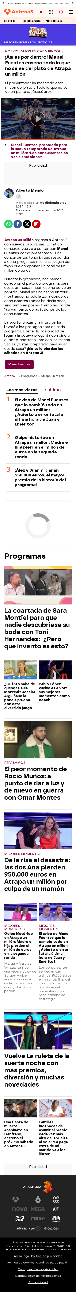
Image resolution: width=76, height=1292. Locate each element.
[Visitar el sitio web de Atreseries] (56, 1209)
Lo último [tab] (51, 389)
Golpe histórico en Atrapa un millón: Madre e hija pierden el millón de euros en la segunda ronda (41, 447)
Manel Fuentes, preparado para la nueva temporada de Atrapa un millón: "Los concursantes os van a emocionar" (39, 151)
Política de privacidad (46, 1256)
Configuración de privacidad (38, 1269)
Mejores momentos (20, 42)
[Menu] (71, 12)
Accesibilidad (38, 1282)
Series (9, 21)
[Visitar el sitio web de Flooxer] (51, 1228)
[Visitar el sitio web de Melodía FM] (56, 1219)
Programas (30, 21)
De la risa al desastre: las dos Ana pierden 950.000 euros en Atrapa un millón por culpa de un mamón (37, 874)
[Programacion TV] (51, 12)
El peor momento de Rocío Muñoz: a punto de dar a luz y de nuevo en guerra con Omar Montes (35, 783)
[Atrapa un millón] (38, 37)
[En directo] (41, 12)
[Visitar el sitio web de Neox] (56, 1199)
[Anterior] (3, 3)
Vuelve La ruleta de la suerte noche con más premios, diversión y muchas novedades (37, 1070)
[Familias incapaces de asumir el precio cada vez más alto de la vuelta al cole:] (55, 1108)
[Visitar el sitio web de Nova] (19, 1209)
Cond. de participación (52, 1262)
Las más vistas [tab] (22, 389)
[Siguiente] (73, 3)
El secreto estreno (20, 3)
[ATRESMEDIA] (38, 1187)
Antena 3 (10, 375)
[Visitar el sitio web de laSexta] (38, 1199)
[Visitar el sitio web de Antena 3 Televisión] (19, 1199)
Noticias (54, 21)
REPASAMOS (14, 763)
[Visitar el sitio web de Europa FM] (38, 1219)
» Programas (28, 375)
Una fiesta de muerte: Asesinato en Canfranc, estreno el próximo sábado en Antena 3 (18, 1134)
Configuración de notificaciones (38, 1275)
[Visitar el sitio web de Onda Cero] (19, 1219)
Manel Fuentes (19, 364)
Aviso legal (22, 1256)
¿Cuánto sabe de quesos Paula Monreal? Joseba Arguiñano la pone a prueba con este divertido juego (19, 696)
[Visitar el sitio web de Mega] (38, 1209)
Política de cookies (20, 1262)
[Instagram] (18, 196)
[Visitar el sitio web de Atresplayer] (29, 1228)
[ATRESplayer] (61, 12)
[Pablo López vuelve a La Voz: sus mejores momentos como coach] (55, 670)
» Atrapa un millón (51, 375)
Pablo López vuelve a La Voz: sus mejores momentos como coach (54, 692)
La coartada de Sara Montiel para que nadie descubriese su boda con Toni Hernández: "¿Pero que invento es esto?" (37, 628)
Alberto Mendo (30, 190)
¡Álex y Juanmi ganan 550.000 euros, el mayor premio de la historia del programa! (40, 477)
